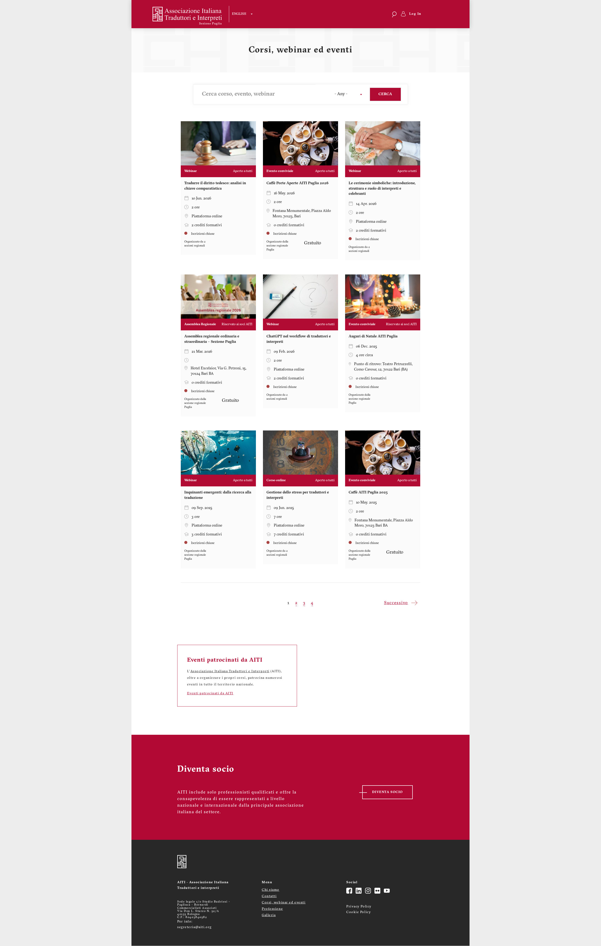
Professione (272, 909)
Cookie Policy (358, 912)
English (239, 14)
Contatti (269, 896)
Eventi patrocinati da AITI (210, 693)
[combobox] (341, 94)
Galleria (269, 915)
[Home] (183, 14)
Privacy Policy (359, 906)
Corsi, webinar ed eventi (283, 902)
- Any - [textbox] (341, 94)
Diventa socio (387, 792)
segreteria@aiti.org (194, 927)
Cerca (385, 94)
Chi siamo (270, 890)
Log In (415, 14)
